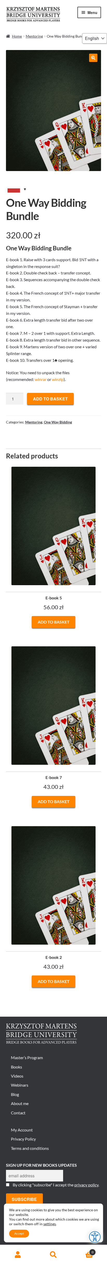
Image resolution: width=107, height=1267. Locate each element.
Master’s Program (27, 1057)
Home (17, 36)
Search (53, 1255)
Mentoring (34, 36)
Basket (82, 1250)
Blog (15, 1094)
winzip (58, 379)
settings (49, 1224)
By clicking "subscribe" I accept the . (56, 1184)
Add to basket (50, 399)
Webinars (19, 1084)
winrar (40, 379)
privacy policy (86, 1184)
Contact (18, 1112)
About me (20, 1103)
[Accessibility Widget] (95, 1237)
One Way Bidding (58, 422)
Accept (19, 1233)
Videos (17, 1075)
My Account (22, 1129)
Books (16, 1066)
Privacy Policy (23, 1138)
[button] (93, 58)
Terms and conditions (30, 1148)
